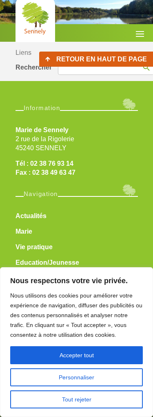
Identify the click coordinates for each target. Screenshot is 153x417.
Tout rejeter (76, 399)
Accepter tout (77, 355)
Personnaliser (76, 377)
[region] (76, 342)
